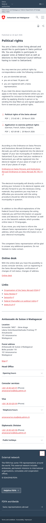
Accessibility (20, 520)
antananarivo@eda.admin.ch (14, 390)
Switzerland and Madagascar (18, 18)
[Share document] (43, 25)
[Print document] (38, 25)
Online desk (7, 275)
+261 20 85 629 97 (9, 388)
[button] (42, 453)
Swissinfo (8, 297)
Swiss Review (9, 294)
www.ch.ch (8, 304)
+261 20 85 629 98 (9, 430)
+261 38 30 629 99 (9, 403)
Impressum (28, 520)
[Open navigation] (42, 17)
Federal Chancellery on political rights (20, 301)
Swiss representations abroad (15, 507)
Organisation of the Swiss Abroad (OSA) (21, 290)
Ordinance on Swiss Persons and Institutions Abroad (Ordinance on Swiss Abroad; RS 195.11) (22, 170)
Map (4, 361)
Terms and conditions (8, 520)
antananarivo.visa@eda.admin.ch (16, 417)
